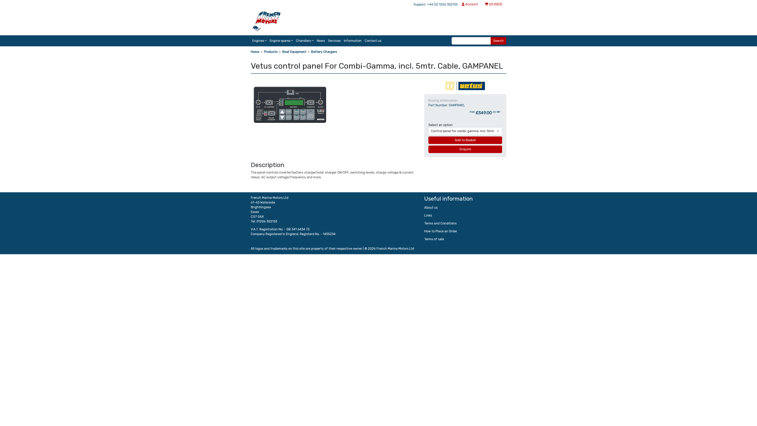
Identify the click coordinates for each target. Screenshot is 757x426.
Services (334, 41)
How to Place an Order (440, 231)
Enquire (465, 149)
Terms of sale (434, 239)
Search (498, 41)
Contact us (373, 41)
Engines (258, 41)
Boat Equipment (294, 52)
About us (431, 207)
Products (271, 52)
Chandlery (303, 41)
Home (255, 52)
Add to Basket (465, 140)
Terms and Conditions (440, 223)
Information (353, 41)
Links (428, 215)
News (321, 41)
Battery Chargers (324, 52)
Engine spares (280, 41)
